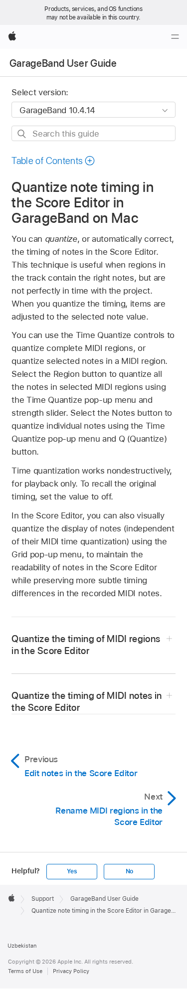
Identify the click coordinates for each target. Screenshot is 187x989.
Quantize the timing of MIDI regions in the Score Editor (85, 645)
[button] (53, 160)
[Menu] (175, 37)
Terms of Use (25, 971)
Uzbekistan (21, 945)
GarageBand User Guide (63, 63)
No (130, 871)
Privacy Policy (71, 971)
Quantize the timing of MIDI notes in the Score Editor (86, 701)
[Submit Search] (22, 134)
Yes (72, 871)
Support (42, 898)
